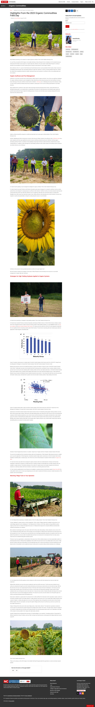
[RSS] (83, 693)
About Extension (53, 683)
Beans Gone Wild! (56, 469)
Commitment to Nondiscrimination (13, 695)
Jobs (51, 685)
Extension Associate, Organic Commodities (77, 40)
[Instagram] (80, 693)
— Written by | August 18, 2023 (18, 18)
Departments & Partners (55, 686)
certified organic (69, 56)
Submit (67, 26)
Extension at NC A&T (54, 692)
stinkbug (81, 51)
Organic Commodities (17, 6)
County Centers (75, 1)
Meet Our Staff (62, 1)
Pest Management (75, 49)
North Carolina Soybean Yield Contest (25, 326)
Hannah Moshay (17, 18)
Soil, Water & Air (76, 51)
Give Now (52, 693)
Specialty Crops (68, 51)
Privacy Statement (28, 695)
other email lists (75, 29)
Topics (81, 1)
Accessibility (11, 701)
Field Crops (68, 49)
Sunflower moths (56, 138)
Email (67, 20)
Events (68, 1)
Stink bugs (39, 81)
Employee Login (90, 705)
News (11, 10)
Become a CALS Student (55, 690)
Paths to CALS (88, 1)
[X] (78, 693)
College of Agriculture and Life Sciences (58, 688)
